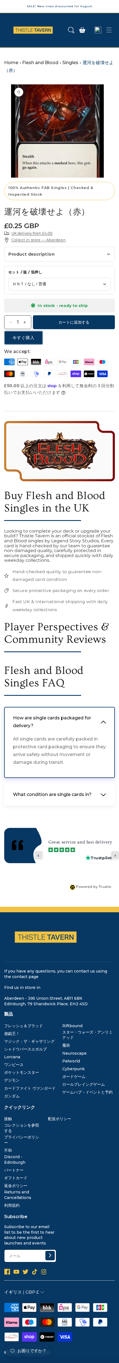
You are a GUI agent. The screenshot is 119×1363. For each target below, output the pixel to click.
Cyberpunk (73, 1068)
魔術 (66, 1045)
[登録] (50, 1255)
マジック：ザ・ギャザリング (29, 1041)
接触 (8, 1118)
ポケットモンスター (21, 1072)
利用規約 (12, 1205)
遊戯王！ (12, 1033)
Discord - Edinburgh (14, 1159)
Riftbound (72, 1025)
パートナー (14, 1170)
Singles (70, 62)
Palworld (71, 1061)
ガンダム (12, 1096)
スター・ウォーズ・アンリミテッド (87, 1035)
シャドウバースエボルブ (25, 1049)
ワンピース (14, 1064)
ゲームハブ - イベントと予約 (87, 1092)
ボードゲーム (74, 1076)
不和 (8, 1150)
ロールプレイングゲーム (83, 1084)
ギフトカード (15, 1177)
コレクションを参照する (21, 1128)
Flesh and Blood (40, 62)
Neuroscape (74, 1053)
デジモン (12, 1080)
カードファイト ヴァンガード (30, 1088)
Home (11, 62)
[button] (71, 30)
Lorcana (12, 1056)
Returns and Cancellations (17, 1195)
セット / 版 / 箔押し (25, 272)
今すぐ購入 (23, 337)
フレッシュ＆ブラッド (23, 1025)
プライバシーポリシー (21, 1140)
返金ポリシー (15, 1185)
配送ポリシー (59, 1118)
